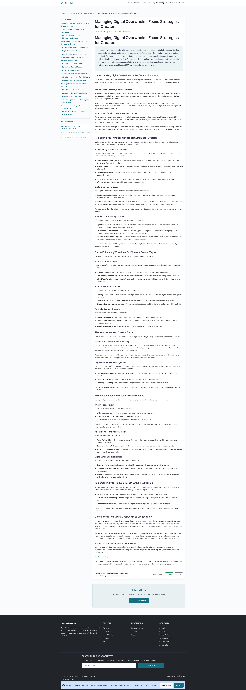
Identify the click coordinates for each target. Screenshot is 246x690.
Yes (170, 574)
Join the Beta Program (103, 557)
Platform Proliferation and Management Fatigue (71, 37)
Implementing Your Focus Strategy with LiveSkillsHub (75, 101)
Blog (153, 3)
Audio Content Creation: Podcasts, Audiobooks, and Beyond (71, 127)
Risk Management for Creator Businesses (73, 137)
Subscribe (151, 665)
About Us (173, 3)
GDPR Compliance (173, 676)
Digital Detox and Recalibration (73, 96)
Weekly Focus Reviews (70, 90)
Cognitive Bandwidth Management (75, 80)
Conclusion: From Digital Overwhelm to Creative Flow (75, 107)
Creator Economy (100, 573)
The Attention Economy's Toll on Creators (74, 30)
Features (137, 3)
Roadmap (106, 638)
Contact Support (140, 600)
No (180, 574)
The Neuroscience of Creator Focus (74, 74)
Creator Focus (124, 573)
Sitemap (182, 676)
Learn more (166, 685)
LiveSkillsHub (67, 3)
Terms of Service (165, 638)
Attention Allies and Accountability (75, 93)
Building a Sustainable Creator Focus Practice (74, 85)
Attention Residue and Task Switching (76, 77)
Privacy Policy (164, 635)
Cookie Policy (164, 642)
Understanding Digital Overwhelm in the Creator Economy (75, 25)
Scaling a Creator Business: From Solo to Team (75, 133)
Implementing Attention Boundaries (75, 47)
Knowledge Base (162, 3)
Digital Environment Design (72, 51)
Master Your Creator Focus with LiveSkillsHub (74, 113)
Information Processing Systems (74, 54)
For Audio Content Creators (72, 70)
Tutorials (134, 631)
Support (134, 635)
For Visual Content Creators (72, 63)
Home (130, 3)
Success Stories (137, 628)
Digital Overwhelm (112, 573)
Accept (178, 685)
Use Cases (146, 3)
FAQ (104, 642)
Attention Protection (117, 576)
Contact (181, 3)
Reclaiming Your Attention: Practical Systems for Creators (74, 42)
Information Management (103, 576)
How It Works (108, 635)
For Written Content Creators (73, 67)
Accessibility (164, 645)
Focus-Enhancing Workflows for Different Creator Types (72, 59)
